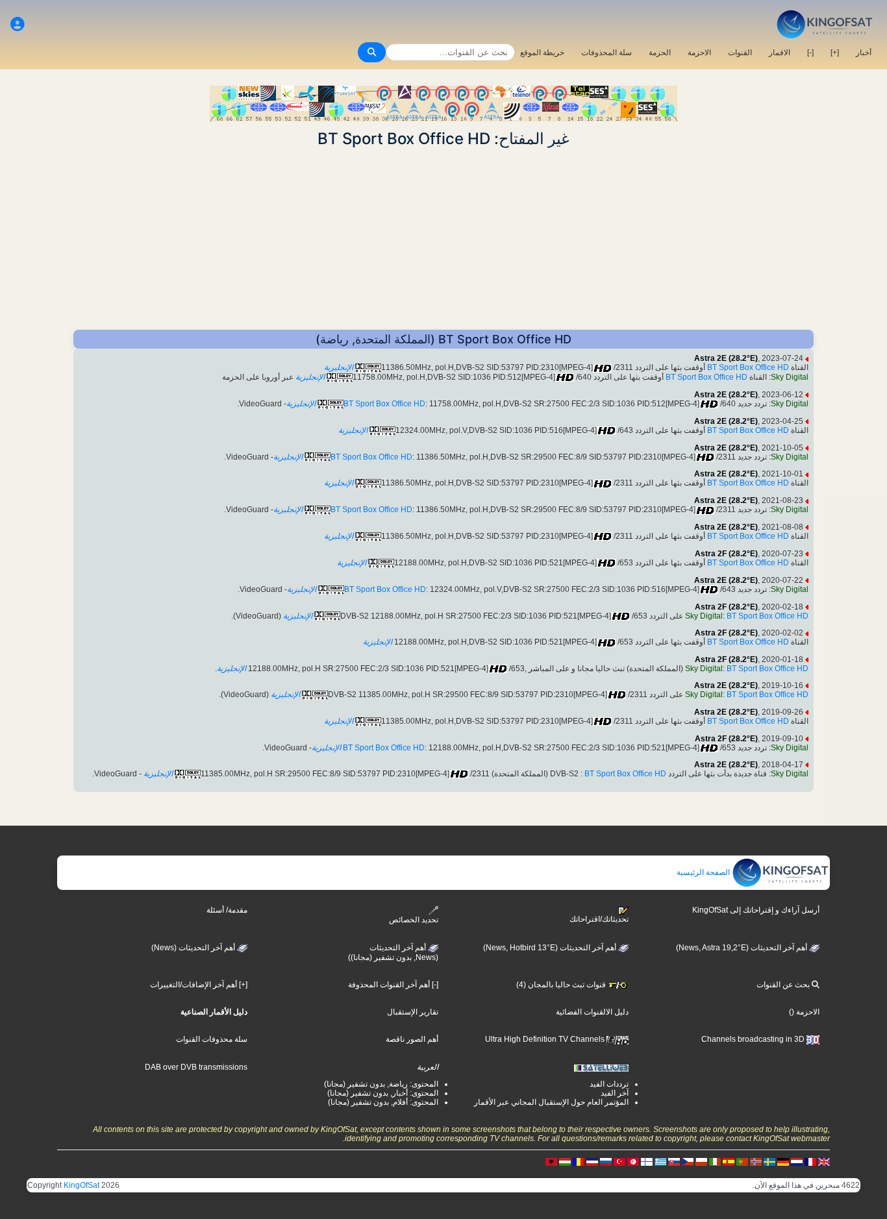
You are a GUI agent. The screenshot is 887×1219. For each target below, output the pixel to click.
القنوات (740, 52)
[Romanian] (578, 1161)
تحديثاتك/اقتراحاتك (599, 919)
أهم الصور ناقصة (412, 1039)
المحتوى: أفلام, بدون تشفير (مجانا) (383, 1102)
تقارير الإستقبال (412, 1011)
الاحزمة (699, 52)
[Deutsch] (783, 1161)
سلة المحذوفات (606, 52)
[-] (810, 52)
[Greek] (660, 1161)
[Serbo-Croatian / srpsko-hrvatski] (592, 1161)
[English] (824, 1161)
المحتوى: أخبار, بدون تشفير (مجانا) (382, 1093)
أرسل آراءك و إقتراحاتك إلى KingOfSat (755, 910)
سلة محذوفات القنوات (211, 1039)
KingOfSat (81, 1185)
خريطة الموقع (542, 52)
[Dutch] (797, 1161)
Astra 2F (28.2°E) (726, 553)
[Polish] (701, 1161)
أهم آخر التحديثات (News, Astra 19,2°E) (742, 947)
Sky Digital (789, 377)
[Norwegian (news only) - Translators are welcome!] (756, 1161)
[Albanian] (551, 1161)
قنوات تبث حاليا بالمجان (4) (562, 984)
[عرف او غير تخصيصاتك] (17, 24)
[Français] (810, 1161)
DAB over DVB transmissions (196, 1067)
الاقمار (779, 52)
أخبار (863, 52)
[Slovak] (674, 1161)
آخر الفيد (615, 1093)
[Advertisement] (443, 239)
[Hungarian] (565, 1161)
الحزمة (660, 52)
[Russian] (606, 1161)
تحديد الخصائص (413, 919)
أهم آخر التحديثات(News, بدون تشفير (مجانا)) (393, 953)
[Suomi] (647, 1161)
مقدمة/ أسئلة (226, 910)
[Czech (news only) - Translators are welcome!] (687, 1161)
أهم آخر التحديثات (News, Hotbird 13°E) (550, 947)
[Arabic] (633, 1161)
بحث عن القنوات (784, 984)
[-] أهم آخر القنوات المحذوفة (393, 984)
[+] (835, 52)
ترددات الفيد (609, 1084)
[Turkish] (619, 1161)
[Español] (728, 1161)
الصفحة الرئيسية (704, 872)
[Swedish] (769, 1161)
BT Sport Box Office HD (748, 367)
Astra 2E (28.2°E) (726, 358)
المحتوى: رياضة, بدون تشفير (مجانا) (381, 1084)
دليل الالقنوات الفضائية (592, 1011)
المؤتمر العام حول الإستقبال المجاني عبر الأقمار (551, 1102)
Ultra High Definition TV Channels (545, 1039)
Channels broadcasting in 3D (753, 1039)
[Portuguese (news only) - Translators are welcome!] (742, 1161)
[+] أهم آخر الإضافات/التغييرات (198, 984)
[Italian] (715, 1161)
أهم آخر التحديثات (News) (194, 947)
